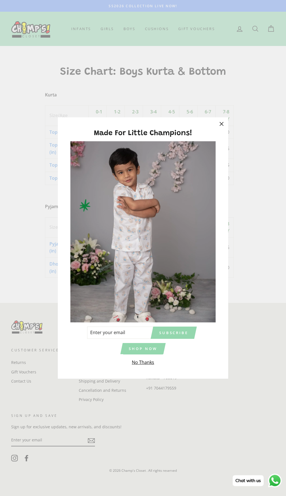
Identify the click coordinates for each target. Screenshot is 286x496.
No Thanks (143, 362)
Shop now (143, 348)
